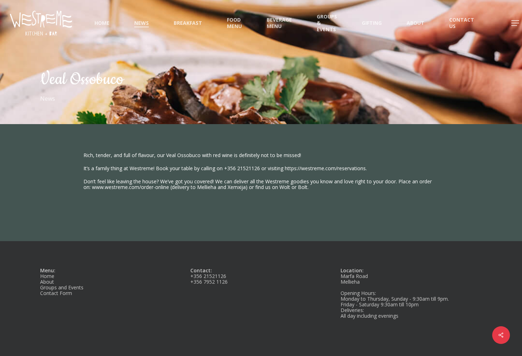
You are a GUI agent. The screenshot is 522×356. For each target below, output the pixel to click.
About (47, 281)
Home (47, 276)
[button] (515, 23)
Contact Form (56, 293)
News (47, 98)
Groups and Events (61, 287)
